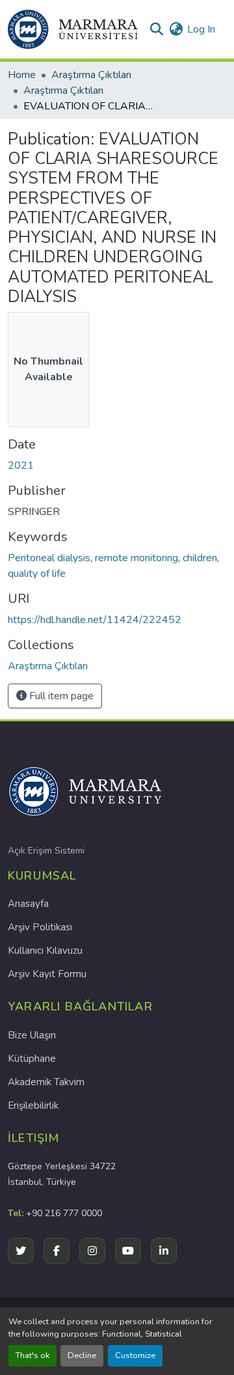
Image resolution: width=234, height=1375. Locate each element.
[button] (73, 29)
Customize (135, 1355)
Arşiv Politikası (40, 927)
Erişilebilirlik (33, 1105)
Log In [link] (201, 29)
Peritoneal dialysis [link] (49, 558)
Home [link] (22, 75)
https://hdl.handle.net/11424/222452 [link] (94, 620)
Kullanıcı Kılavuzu (45, 950)
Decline (82, 1355)
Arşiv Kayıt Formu (47, 973)
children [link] (200, 558)
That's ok (32, 1355)
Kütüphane (32, 1058)
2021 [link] (21, 465)
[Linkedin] (164, 1251)
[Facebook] (57, 1251)
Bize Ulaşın (32, 1035)
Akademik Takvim (46, 1082)
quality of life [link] (37, 573)
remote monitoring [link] (136, 558)
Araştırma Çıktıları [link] (91, 75)
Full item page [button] (60, 696)
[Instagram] (92, 1251)
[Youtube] (128, 1251)
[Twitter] (21, 1251)
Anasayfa (28, 903)
